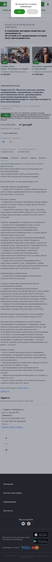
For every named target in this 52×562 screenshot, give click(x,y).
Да (19, 12)
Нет (32, 12)
